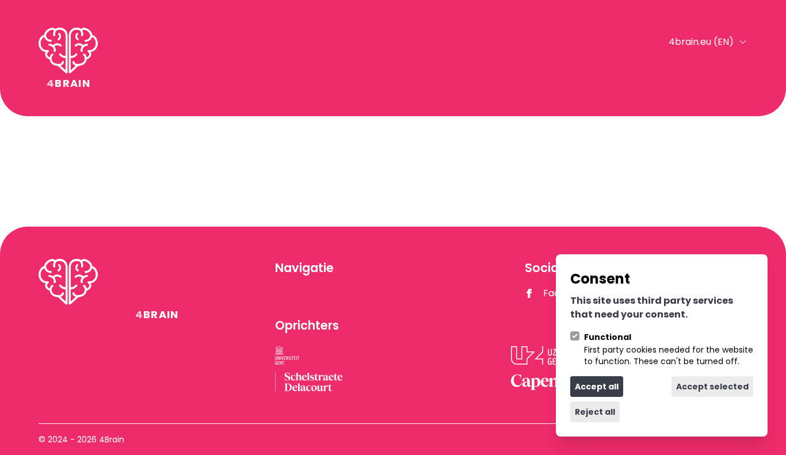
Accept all (597, 386)
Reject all (595, 412)
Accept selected (712, 386)
